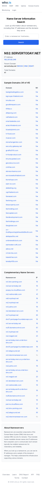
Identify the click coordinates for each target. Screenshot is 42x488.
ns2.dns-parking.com (14, 408)
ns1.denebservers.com (14, 381)
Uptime (23, 6)
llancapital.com (11, 213)
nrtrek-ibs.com (11, 253)
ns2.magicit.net (11, 336)
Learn (14, 475)
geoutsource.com (12, 163)
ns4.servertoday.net (13, 400)
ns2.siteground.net (13, 412)
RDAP (11, 6)
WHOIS (4, 6)
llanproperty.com (12, 205)
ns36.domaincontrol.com (15, 396)
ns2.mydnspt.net (12, 303)
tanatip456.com (12, 261)
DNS (17, 6)
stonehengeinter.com (14, 142)
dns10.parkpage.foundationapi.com (19, 347)
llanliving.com (11, 200)
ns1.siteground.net (13, 351)
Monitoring (6, 10)
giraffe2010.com (12, 150)
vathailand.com (11, 117)
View (37, 92)
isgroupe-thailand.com (14, 96)
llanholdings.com (12, 221)
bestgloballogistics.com (15, 92)
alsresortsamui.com (13, 171)
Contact (25, 478)
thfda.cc (9, 109)
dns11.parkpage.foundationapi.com (19, 319)
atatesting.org (11, 188)
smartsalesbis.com (13, 121)
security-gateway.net (14, 146)
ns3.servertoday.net (13, 286)
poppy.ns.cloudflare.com (15, 290)
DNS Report (24, 475)
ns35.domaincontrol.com (15, 328)
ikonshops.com (12, 180)
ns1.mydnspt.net (12, 332)
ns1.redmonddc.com (13, 385)
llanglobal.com (11, 226)
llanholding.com (12, 209)
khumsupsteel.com (13, 159)
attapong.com (11, 113)
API (32, 475)
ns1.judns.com (11, 307)
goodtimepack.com (13, 105)
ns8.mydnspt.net (12, 298)
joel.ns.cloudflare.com (14, 404)
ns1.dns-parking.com (14, 282)
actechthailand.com (13, 125)
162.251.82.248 (10, 60)
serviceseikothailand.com (15, 175)
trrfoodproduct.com (13, 155)
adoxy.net (9, 249)
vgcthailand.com (12, 192)
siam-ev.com (10, 184)
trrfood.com (10, 134)
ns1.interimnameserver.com (16, 355)
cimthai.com (10, 167)
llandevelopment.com (14, 217)
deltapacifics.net (12, 236)
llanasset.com (11, 196)
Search (21, 42)
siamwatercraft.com (13, 245)
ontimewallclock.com (14, 240)
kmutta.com (10, 100)
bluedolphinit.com (12, 130)
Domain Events (33, 6)
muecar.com (10, 138)
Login (14, 10)
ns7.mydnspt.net (12, 315)
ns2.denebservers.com (14, 311)
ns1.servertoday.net (13, 323)
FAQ (38, 475)
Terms (16, 478)
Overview (6, 475)
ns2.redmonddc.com (14, 294)
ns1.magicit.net (11, 377)
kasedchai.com (11, 257)
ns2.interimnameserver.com (16, 417)
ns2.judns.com (11, 366)
